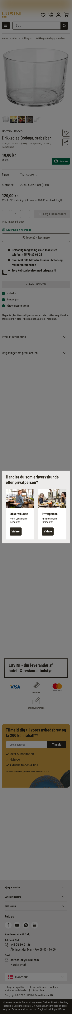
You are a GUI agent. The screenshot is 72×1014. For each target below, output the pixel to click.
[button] (20, 514)
